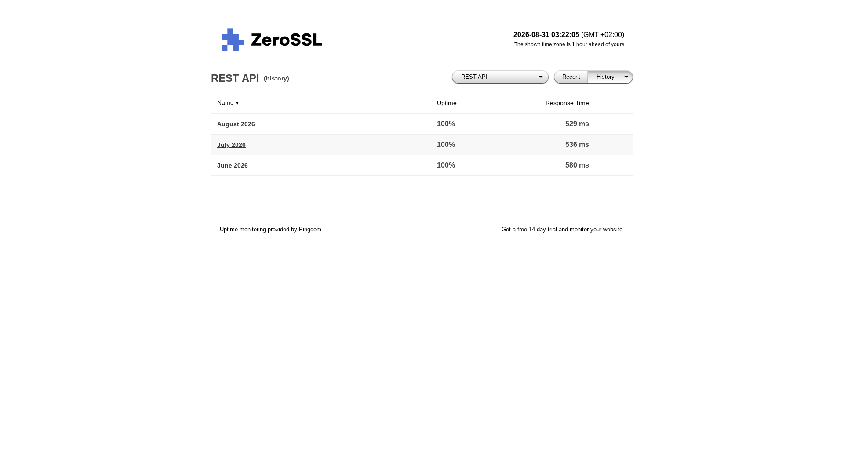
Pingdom (310, 229)
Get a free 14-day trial (529, 229)
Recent (571, 76)
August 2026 (236, 124)
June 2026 (232, 165)
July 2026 (231, 144)
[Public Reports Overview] (330, 39)
